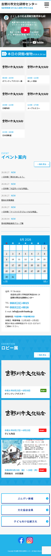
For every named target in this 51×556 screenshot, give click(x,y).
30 (6, 276)
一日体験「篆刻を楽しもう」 (13, 177)
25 (19, 271)
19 (25, 265)
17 (13, 265)
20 (32, 265)
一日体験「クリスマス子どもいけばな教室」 (19, 211)
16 (6, 265)
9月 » (45, 281)
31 (13, 276)
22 (44, 265)
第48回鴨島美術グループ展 (12, 223)
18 (19, 265)
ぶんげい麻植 (25, 498)
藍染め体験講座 (7, 200)
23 (6, 271)
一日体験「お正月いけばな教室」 (15, 188)
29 (44, 271)
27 (32, 271)
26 (25, 271)
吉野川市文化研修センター (19, 4)
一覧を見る (41, 164)
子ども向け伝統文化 (25, 521)
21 (38, 265)
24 (13, 271)
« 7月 (5, 281)
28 (38, 271)
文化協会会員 (25, 510)
